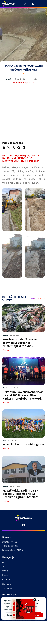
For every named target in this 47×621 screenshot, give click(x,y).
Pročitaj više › (38, 298)
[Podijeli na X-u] (8, 147)
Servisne (6, 584)
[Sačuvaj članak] (23, 147)
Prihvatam (35, 615)
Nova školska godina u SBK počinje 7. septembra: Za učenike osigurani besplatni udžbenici (21, 495)
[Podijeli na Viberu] (18, 147)
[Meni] (42, 4)
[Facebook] (23, 525)
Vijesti (8, 79)
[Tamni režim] (33, 4)
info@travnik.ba (9, 542)
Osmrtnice (7, 579)
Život (4, 562)
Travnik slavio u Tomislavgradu (23, 444)
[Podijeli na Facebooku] (3, 147)
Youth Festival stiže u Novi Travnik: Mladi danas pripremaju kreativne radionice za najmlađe (20, 344)
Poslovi (5, 575)
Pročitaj (6, 350)
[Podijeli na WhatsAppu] (13, 147)
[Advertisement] (23, 113)
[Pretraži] (24, 4)
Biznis (5, 570)
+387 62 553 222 (10, 546)
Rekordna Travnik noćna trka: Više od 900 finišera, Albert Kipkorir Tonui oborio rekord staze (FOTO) (23, 397)
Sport (5, 388)
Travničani (7, 588)
